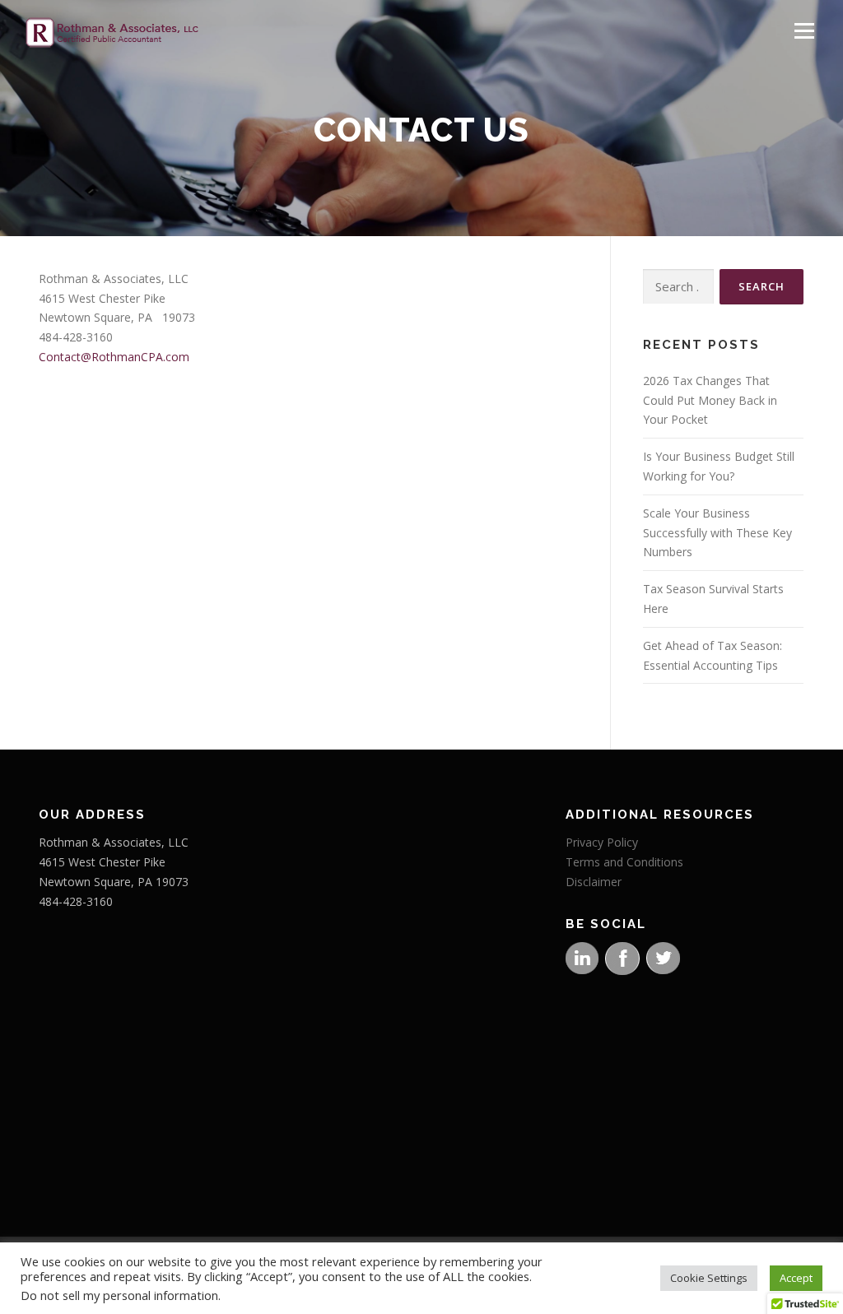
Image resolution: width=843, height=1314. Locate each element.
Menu (803, 31)
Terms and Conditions (624, 862)
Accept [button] (796, 1277)
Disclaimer (594, 881)
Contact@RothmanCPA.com (114, 356)
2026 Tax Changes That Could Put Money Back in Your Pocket (710, 400)
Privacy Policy (602, 842)
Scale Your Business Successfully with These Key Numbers (717, 532)
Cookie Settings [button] (709, 1277)
